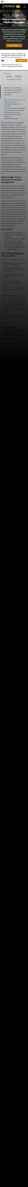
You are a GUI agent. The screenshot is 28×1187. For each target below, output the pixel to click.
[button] (25, 6)
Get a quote (18, 6)
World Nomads (8, 6)
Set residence (21, 60)
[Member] (25, 1)
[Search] (22, 2)
